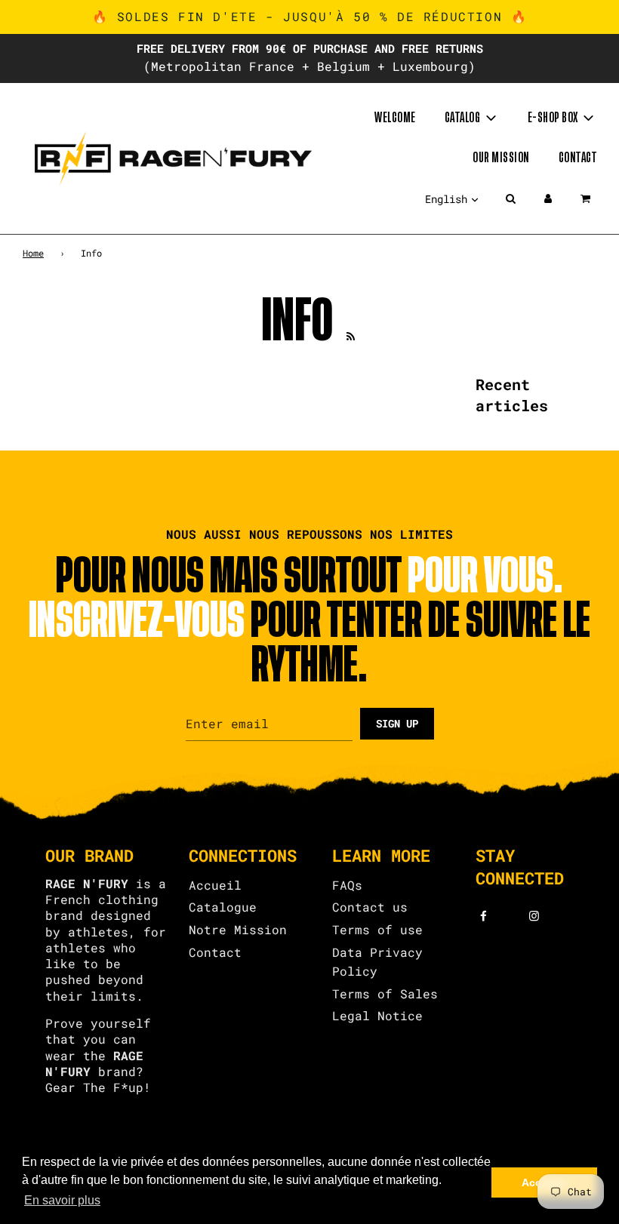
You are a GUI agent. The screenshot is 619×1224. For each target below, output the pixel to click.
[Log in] (548, 198)
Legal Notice (377, 1015)
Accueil (215, 885)
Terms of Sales (385, 993)
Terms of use (377, 929)
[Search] (510, 198)
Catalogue (223, 907)
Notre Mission (238, 929)
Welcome (395, 117)
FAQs (347, 885)
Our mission (501, 157)
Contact (578, 157)
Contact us (370, 907)
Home (33, 253)
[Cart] (587, 198)
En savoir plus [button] (62, 1200)
